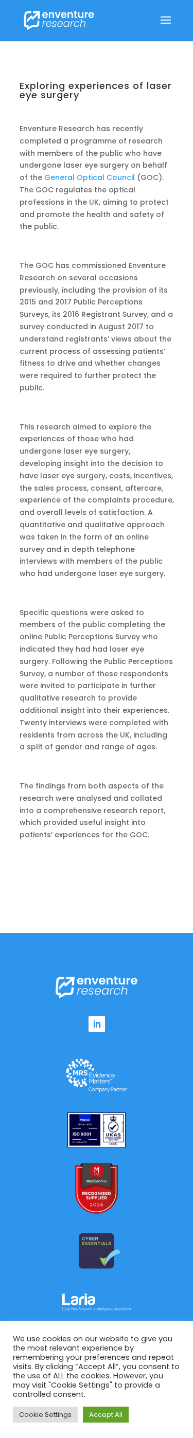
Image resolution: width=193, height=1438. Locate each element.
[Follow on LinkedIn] (97, 1024)
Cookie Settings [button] (45, 1414)
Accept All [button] (105, 1414)
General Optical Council (89, 177)
